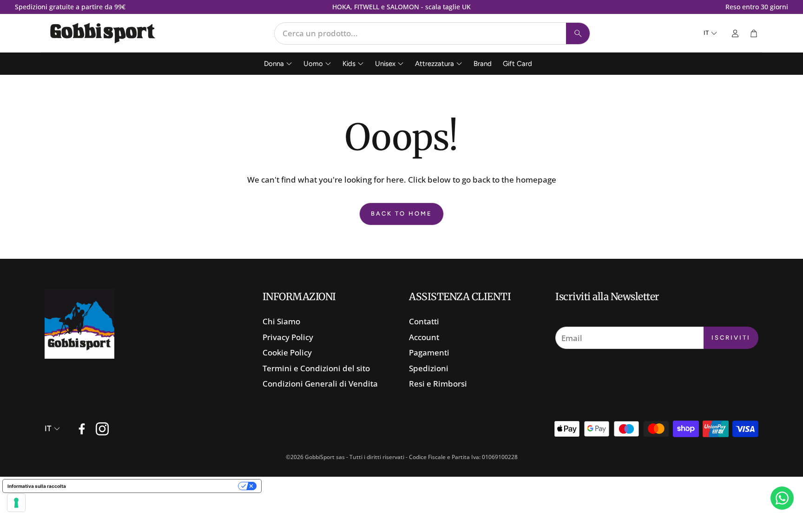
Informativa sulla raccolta (36, 486)
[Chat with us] (782, 498)
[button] (432, 33)
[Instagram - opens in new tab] (102, 428)
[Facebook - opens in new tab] (81, 428)
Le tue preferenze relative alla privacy (155, 486)
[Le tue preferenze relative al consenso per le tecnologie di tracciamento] (16, 503)
